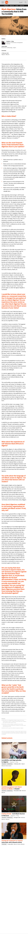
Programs (6, 5)
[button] (10, 134)
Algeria (3, 54)
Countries (22, 5)
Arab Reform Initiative (6, 2)
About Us (12, 5)
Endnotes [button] (3, 718)
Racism (7, 54)
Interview (4, 50)
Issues (16, 5)
